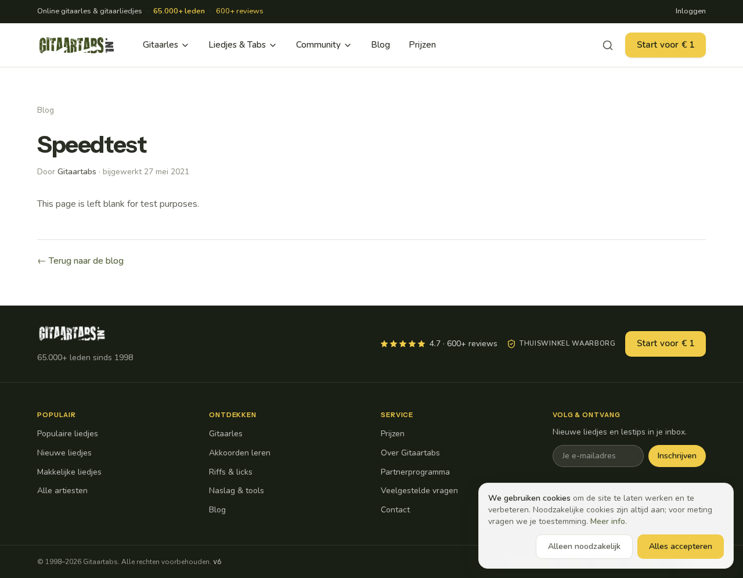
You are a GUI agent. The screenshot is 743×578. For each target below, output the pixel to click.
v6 (217, 561)
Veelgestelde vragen (419, 490)
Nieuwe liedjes (64, 452)
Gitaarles (160, 45)
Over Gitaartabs (410, 452)
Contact (395, 509)
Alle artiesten (62, 490)
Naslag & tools (236, 490)
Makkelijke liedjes (69, 472)
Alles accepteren (680, 546)
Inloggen (691, 11)
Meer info (607, 521)
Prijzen (422, 45)
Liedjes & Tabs (237, 45)
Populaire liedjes (67, 433)
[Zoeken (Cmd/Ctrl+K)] (607, 45)
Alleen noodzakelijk (584, 546)
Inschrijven (677, 455)
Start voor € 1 (665, 45)
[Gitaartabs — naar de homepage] (76, 45)
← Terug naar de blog (80, 260)
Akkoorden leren (239, 452)
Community (318, 45)
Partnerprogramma (415, 472)
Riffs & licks (231, 472)
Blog (380, 45)
